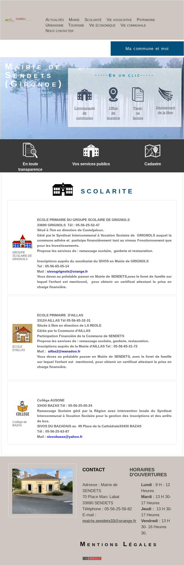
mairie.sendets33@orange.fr (109, 521)
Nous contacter (60, 30)
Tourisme (76, 25)
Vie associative (119, 19)
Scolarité (93, 19)
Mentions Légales (119, 544)
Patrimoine (146, 19)
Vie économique (102, 25)
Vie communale (133, 25)
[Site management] (92, 558)
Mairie (74, 19)
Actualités (55, 19)
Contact (93, 469)
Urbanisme (54, 25)
